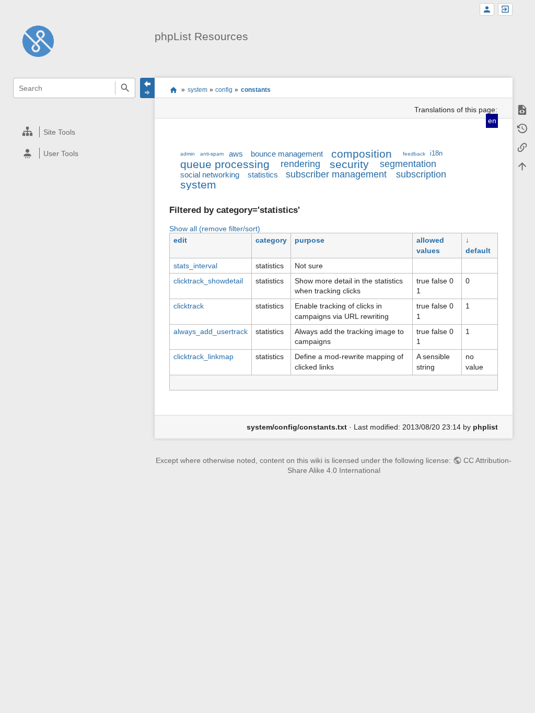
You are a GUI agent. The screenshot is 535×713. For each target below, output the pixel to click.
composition (361, 154)
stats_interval (195, 266)
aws (236, 153)
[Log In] (505, 9)
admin (187, 154)
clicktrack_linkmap (203, 356)
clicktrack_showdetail (208, 281)
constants (256, 89)
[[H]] (38, 41)
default (478, 250)
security (349, 164)
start (173, 90)
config (223, 89)
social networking (209, 174)
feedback (414, 154)
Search (125, 88)
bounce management (287, 153)
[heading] (74, 131)
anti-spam (212, 154)
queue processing (225, 164)
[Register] (487, 9)
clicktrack (188, 306)
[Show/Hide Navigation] (147, 88)
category (271, 240)
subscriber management (336, 174)
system (197, 89)
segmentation (408, 164)
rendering (300, 164)
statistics (263, 174)
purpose (309, 240)
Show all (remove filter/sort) (214, 228)
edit (180, 240)
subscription (421, 174)
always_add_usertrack (210, 331)
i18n (436, 153)
